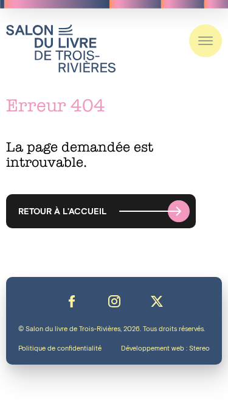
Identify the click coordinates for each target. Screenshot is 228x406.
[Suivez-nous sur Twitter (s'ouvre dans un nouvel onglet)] (157, 301)
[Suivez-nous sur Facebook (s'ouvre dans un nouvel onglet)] (72, 301)
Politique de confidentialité (60, 348)
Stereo (199, 349)
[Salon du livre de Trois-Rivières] (61, 48)
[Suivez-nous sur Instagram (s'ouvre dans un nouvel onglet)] (114, 301)
